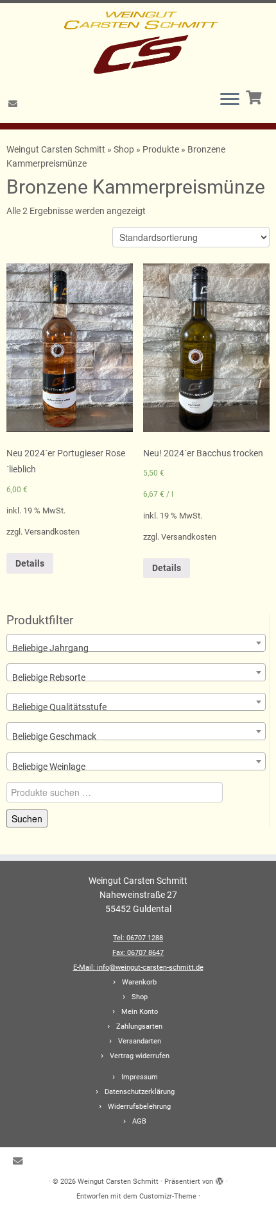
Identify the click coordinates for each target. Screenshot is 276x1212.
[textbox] (136, 648)
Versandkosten (52, 531)
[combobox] (136, 643)
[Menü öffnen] (229, 100)
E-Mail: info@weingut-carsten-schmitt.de (138, 967)
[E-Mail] (14, 104)
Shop (124, 149)
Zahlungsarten (139, 1026)
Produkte (160, 149)
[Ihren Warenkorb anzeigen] (255, 96)
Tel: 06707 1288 (138, 938)
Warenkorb (139, 982)
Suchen (27, 818)
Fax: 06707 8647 (138, 953)
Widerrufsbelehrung (139, 1106)
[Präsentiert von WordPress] (219, 1179)
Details (29, 563)
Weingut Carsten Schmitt (56, 149)
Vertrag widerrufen (139, 1056)
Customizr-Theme (167, 1196)
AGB (139, 1121)
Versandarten (139, 1041)
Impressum (139, 1077)
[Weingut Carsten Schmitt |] (138, 42)
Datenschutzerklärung (140, 1092)
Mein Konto (139, 1012)
